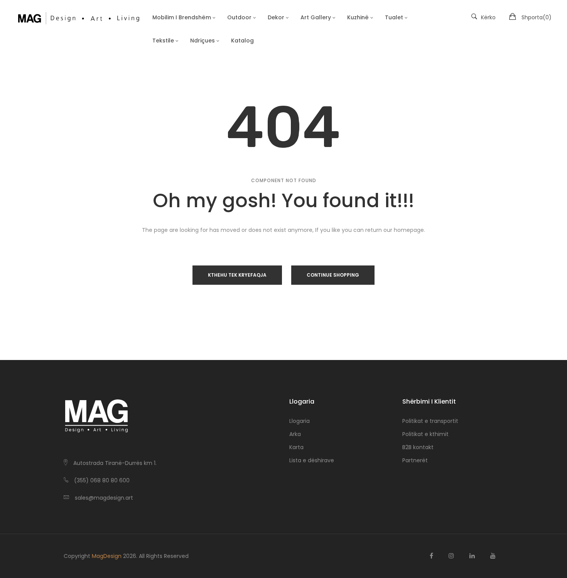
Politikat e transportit (430, 421)
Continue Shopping (333, 275)
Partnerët (415, 460)
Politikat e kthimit (425, 434)
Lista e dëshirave (311, 460)
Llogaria (299, 421)
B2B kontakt (418, 447)
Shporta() (536, 17)
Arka (295, 434)
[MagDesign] (78, 17)
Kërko (488, 17)
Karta (296, 447)
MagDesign (107, 556)
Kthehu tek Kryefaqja (237, 275)
